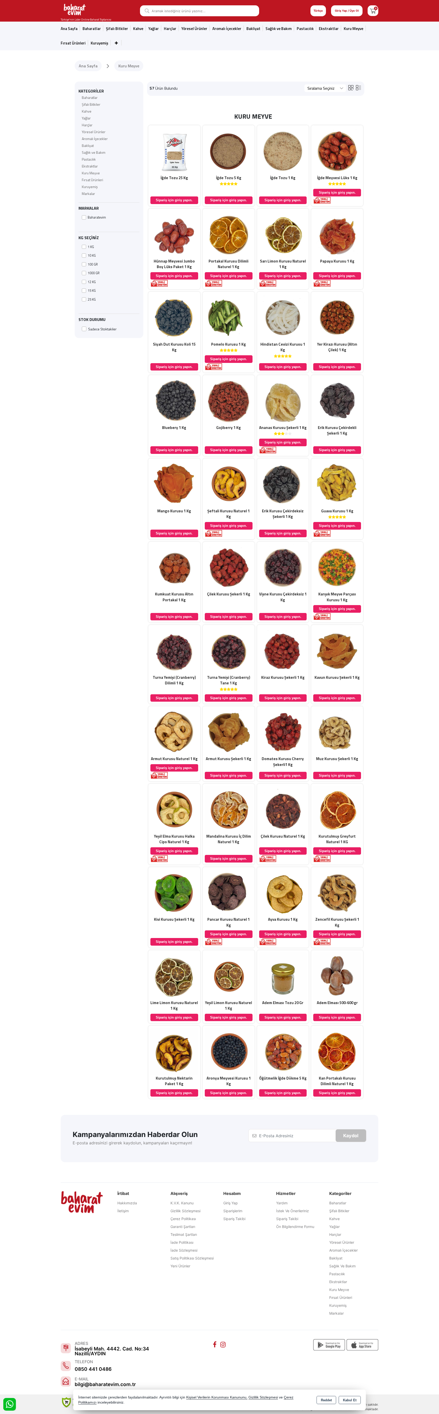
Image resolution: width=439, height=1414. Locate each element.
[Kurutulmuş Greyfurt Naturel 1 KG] (337, 809)
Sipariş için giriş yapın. (174, 200)
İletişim (123, 1211)
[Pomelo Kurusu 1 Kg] (229, 317)
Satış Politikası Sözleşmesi (192, 1258)
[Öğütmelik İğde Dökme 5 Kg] (283, 1051)
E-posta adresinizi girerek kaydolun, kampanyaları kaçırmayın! (132, 1142)
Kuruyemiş (99, 43)
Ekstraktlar (329, 29)
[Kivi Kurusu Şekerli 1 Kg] (174, 892)
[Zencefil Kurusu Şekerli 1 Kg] (337, 892)
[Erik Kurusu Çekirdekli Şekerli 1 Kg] (337, 400)
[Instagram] (224, 1344)
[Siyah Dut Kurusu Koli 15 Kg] (174, 317)
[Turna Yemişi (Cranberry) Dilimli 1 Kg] (174, 650)
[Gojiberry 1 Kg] (229, 400)
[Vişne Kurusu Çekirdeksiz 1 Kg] (283, 567)
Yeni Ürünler (180, 1266)
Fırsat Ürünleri (73, 43)
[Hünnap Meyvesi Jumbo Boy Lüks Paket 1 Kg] (174, 234)
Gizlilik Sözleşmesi (185, 1211)
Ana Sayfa (69, 29)
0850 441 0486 (93, 1369)
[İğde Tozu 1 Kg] (283, 151)
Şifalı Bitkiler (91, 104)
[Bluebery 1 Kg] (174, 400)
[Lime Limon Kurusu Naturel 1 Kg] (174, 976)
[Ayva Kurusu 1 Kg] (283, 892)
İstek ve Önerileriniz (292, 1211)
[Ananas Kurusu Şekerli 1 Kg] (283, 400)
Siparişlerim (232, 1211)
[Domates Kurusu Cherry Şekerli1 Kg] (283, 732)
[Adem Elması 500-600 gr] (337, 976)
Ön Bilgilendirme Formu (295, 1226)
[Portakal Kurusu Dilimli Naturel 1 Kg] (229, 234)
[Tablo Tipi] (358, 87)
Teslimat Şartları (183, 1234)
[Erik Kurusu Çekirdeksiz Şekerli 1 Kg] (283, 484)
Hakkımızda (127, 1203)
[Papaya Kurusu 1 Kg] (337, 234)
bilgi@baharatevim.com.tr (105, 1384)
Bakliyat (253, 29)
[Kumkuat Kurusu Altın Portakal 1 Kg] (174, 567)
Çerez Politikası (183, 1219)
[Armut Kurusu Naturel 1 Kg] (174, 732)
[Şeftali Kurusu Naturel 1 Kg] (229, 484)
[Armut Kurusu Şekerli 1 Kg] (229, 732)
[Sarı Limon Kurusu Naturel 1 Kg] (283, 234)
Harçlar (170, 29)
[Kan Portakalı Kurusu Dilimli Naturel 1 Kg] (337, 1051)
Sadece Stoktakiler (102, 329)
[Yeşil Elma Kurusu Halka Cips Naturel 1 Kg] (174, 809)
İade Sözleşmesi (183, 1250)
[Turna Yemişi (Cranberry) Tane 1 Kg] (229, 650)
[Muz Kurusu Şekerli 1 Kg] (337, 732)
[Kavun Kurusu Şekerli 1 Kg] (337, 650)
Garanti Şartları (182, 1226)
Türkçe (318, 10)
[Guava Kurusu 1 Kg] (337, 484)
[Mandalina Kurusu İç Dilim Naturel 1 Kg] (229, 809)
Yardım (282, 1203)
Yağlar (86, 118)
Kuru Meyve (353, 29)
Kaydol (350, 1135)
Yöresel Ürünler (93, 131)
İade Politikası (181, 1242)
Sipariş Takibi (234, 1219)
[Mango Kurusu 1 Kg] (174, 484)
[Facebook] (215, 1344)
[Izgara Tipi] (351, 87)
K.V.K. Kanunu (182, 1203)
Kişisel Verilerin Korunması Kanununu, (216, 1397)
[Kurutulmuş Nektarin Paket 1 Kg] (174, 1051)
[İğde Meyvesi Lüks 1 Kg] (337, 151)
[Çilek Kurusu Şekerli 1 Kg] (229, 567)
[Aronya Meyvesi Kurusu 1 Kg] (229, 1051)
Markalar (88, 193)
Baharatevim (97, 217)
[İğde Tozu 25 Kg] (174, 151)
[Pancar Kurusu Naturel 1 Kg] (229, 892)
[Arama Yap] (145, 10)
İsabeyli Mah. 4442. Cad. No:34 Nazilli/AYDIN (112, 1351)
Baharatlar (90, 97)
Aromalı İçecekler (226, 29)
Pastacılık (305, 29)
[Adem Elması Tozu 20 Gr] (283, 976)
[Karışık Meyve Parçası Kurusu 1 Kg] (337, 567)
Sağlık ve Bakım (93, 152)
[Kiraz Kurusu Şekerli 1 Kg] (283, 650)
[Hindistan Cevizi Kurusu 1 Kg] (283, 317)
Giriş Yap (230, 1203)
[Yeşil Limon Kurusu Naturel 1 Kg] (229, 976)
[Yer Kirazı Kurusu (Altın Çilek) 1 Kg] (337, 317)
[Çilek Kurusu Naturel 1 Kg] (283, 809)
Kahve (138, 29)
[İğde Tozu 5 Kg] (229, 151)
